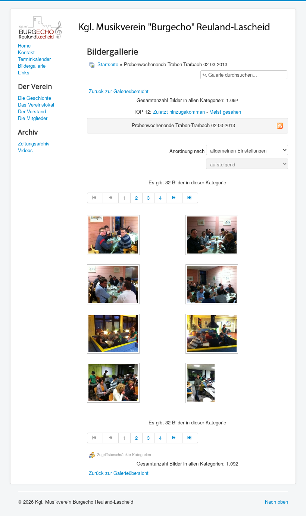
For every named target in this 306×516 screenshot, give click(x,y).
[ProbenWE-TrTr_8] (201, 384)
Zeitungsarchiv (34, 143)
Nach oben (276, 501)
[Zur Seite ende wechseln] (190, 198)
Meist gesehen (225, 111)
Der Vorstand (32, 111)
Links (23, 72)
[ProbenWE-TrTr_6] (212, 334)
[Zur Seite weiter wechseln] (174, 198)
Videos (25, 150)
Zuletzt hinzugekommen (179, 111)
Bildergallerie (32, 65)
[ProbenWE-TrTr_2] (212, 236)
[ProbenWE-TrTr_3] (114, 285)
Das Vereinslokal (36, 104)
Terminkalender (34, 59)
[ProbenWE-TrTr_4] (212, 285)
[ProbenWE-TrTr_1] (114, 236)
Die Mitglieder (32, 118)
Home (24, 45)
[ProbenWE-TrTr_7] (114, 383)
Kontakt (26, 52)
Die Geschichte (34, 98)
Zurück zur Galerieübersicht (119, 91)
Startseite (107, 64)
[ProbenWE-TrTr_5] (114, 334)
